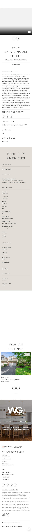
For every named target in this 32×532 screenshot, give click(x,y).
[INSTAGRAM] (7, 485)
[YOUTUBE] (11, 485)
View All (16, 393)
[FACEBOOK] (3, 485)
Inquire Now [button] (16, 64)
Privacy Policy (12, 489)
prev (14, 38)
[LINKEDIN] (15, 485)
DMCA (17, 489)
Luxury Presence (15, 523)
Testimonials (5, 477)
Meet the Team (6, 472)
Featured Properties (8, 474)
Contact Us (5, 479)
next (18, 38)
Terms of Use (5, 489)
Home (3, 469)
